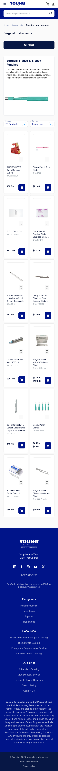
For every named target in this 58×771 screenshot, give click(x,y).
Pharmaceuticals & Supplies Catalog (29, 638)
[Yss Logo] (29, 545)
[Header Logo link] (17, 4)
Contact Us (29, 691)
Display (8, 121)
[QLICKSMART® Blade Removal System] (16, 148)
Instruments (17, 25)
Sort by (35, 121)
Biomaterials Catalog (29, 643)
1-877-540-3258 (29, 575)
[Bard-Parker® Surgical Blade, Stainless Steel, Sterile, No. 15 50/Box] (42, 212)
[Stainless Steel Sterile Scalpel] (16, 471)
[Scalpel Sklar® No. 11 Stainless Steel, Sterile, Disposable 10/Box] (16, 276)
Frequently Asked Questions (29, 680)
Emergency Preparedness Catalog (29, 648)
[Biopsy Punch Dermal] (42, 406)
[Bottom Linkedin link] (14, 566)
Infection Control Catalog (29, 654)
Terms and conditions (29, 762)
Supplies (29, 617)
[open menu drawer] (5, 4)
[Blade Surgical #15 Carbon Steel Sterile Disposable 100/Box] (16, 406)
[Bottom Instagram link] (28, 566)
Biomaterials (29, 611)
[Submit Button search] (51, 13)
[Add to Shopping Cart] (21, 187)
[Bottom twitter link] (43, 566)
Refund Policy (29, 686)
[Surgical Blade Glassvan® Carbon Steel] (42, 471)
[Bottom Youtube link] (35, 567)
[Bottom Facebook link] (21, 566)
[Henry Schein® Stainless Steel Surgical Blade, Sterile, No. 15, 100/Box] (42, 276)
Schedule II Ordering (28, 669)
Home (6, 25)
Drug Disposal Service (28, 675)
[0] (47, 4)
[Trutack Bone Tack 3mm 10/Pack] (16, 340)
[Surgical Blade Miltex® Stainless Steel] (42, 340)
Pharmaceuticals (28, 606)
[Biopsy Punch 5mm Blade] (42, 148)
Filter (31, 45)
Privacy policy (29, 766)
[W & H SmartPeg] (16, 212)
